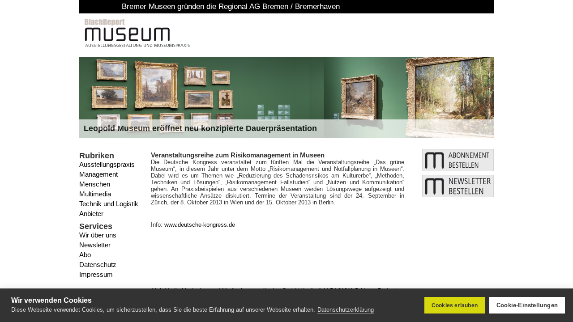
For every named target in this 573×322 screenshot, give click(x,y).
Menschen (94, 184)
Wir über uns (97, 235)
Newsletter (95, 245)
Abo (85, 254)
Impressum (96, 274)
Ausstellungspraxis (107, 164)
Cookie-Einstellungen (527, 305)
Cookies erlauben (455, 305)
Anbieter (91, 213)
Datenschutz (97, 264)
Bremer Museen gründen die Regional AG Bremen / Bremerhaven (196, 6)
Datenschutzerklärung (345, 309)
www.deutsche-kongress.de (199, 224)
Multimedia (95, 194)
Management (98, 174)
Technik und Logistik (108, 204)
